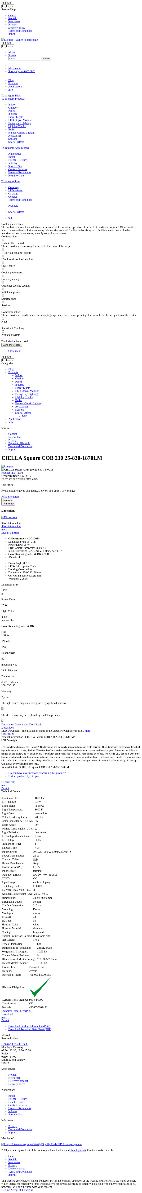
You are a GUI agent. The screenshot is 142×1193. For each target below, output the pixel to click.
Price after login (10, 496)
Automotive (14, 153)
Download (35, 724)
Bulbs (11, 129)
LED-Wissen (15, 190)
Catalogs (13, 193)
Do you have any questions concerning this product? (37, 772)
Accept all (16, 1189)
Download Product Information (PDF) (29, 1026)
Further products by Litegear (23, 776)
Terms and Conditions (20, 30)
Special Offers (16, 141)
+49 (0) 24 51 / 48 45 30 (14, 1044)
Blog (11, 369)
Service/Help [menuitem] (16, 21)
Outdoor (12, 107)
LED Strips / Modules (20, 120)
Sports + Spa (15, 166)
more (4, 529)
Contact (12, 196)
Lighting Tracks (17, 126)
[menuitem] (74, 15)
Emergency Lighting (19, 123)
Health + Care (16, 175)
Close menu (14, 350)
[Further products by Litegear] (7, 466)
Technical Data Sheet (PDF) (16, 1010)
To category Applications (15, 147)
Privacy (12, 24)
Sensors (12, 138)
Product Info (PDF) (12, 472)
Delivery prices (16, 27)
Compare (7, 500)
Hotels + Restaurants (19, 172)
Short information (11, 526)
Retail (11, 156)
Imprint (12, 33)
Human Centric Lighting (21, 132)
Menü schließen (10, 532)
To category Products (13, 98)
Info (10, 422)
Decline (5, 1189)
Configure (27, 1189)
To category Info (10, 181)
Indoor (12, 104)
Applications (15, 419)
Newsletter (14, 21)
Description (7, 724)
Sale (24, 415)
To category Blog (10, 95)
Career (12, 15)
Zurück (5, 788)
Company (13, 187)
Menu (11, 52)
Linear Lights (15, 117)
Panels (11, 110)
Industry (12, 113)
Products (13, 372)
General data (22, 724)
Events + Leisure (17, 159)
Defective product (18, 1080)
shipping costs (78, 1150)
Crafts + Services (17, 169)
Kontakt (12, 18)
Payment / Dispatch (19, 443)
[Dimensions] (9, 517)
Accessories (14, 135)
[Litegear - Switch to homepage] (19, 39)
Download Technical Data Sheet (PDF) (29, 1029)
